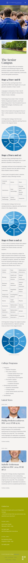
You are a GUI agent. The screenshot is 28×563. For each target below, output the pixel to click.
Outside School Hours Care (15, 373)
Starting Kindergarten (14, 375)
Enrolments (10, 557)
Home (6, 557)
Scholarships (7, 395)
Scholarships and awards (10, 385)
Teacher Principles (11, 369)
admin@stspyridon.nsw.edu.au (10, 531)
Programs (6, 367)
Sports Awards (10, 393)
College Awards (10, 389)
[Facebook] (23, 557)
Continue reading (5, 441)
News (6, 404)
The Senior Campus (11, 379)
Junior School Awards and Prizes (14, 391)
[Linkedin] (25, 557)
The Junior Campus (11, 371)
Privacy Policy (9, 559)
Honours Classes (12, 381)
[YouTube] (23, 559)
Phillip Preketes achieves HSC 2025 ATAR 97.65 (13, 421)
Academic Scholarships (12, 387)
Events (3, 404)
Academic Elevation (13, 383)
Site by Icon (16, 554)
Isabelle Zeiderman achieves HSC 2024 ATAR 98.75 (13, 467)
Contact (14, 559)
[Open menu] (25, 3)
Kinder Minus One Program (15, 377)
